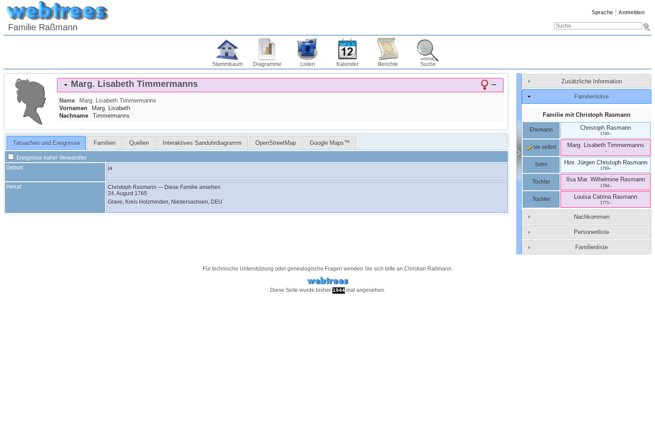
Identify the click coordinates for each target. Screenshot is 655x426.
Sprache (602, 12)
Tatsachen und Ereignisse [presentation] (46, 142)
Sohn (541, 164)
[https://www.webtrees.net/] (327, 281)
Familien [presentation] (104, 142)
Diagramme (267, 64)
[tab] (280, 85)
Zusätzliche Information (591, 81)
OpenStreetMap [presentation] (275, 142)
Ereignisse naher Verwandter (51, 158)
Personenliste (591, 232)
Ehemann (541, 130)
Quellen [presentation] (139, 142)
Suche (428, 64)
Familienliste (591, 247)
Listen (307, 64)
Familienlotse (591, 96)
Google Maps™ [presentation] (330, 142)
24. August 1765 (127, 193)
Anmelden (631, 12)
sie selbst (544, 147)
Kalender (347, 64)
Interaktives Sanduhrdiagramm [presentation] (202, 142)
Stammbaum (227, 64)
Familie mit (586, 114)
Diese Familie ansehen (192, 187)
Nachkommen (592, 216)
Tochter (541, 182)
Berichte (388, 64)
